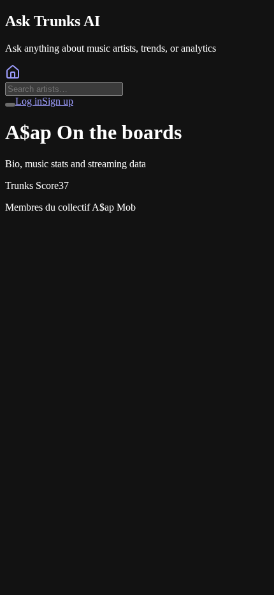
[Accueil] (12, 76)
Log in (28, 101)
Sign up (57, 101)
